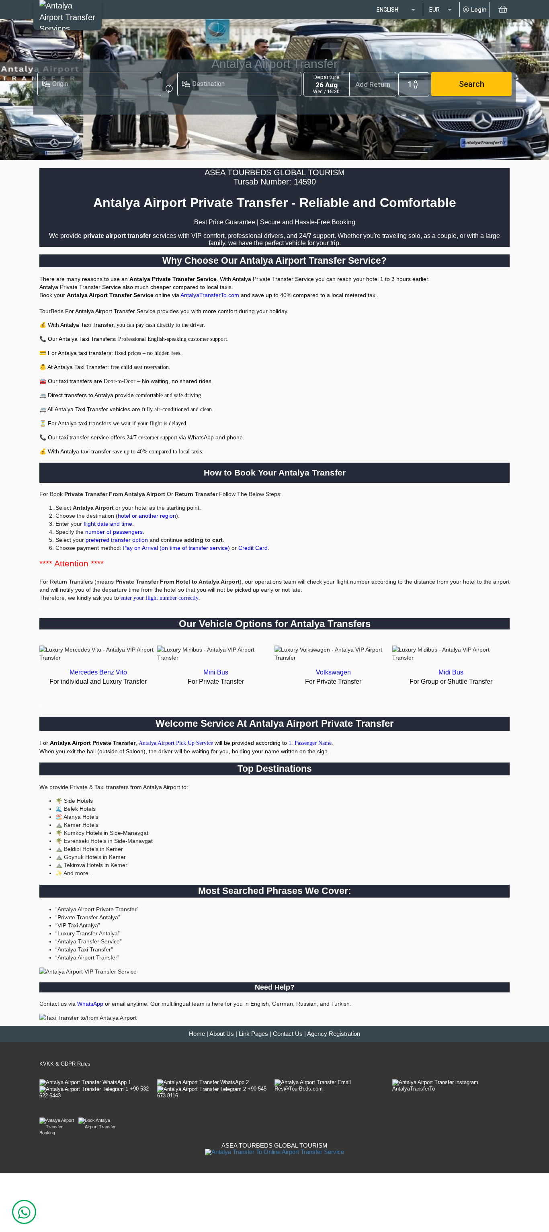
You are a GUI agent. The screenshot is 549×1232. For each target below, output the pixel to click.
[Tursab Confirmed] (274, 1151)
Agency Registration (333, 1034)
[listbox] (397, 10)
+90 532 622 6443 (94, 1092)
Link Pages (253, 1034)
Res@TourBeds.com (298, 1089)
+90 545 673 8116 (211, 1092)
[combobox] (104, 86)
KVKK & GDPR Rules (64, 1064)
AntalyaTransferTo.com (209, 295)
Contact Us (288, 1034)
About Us (221, 1034)
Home (197, 1034)
